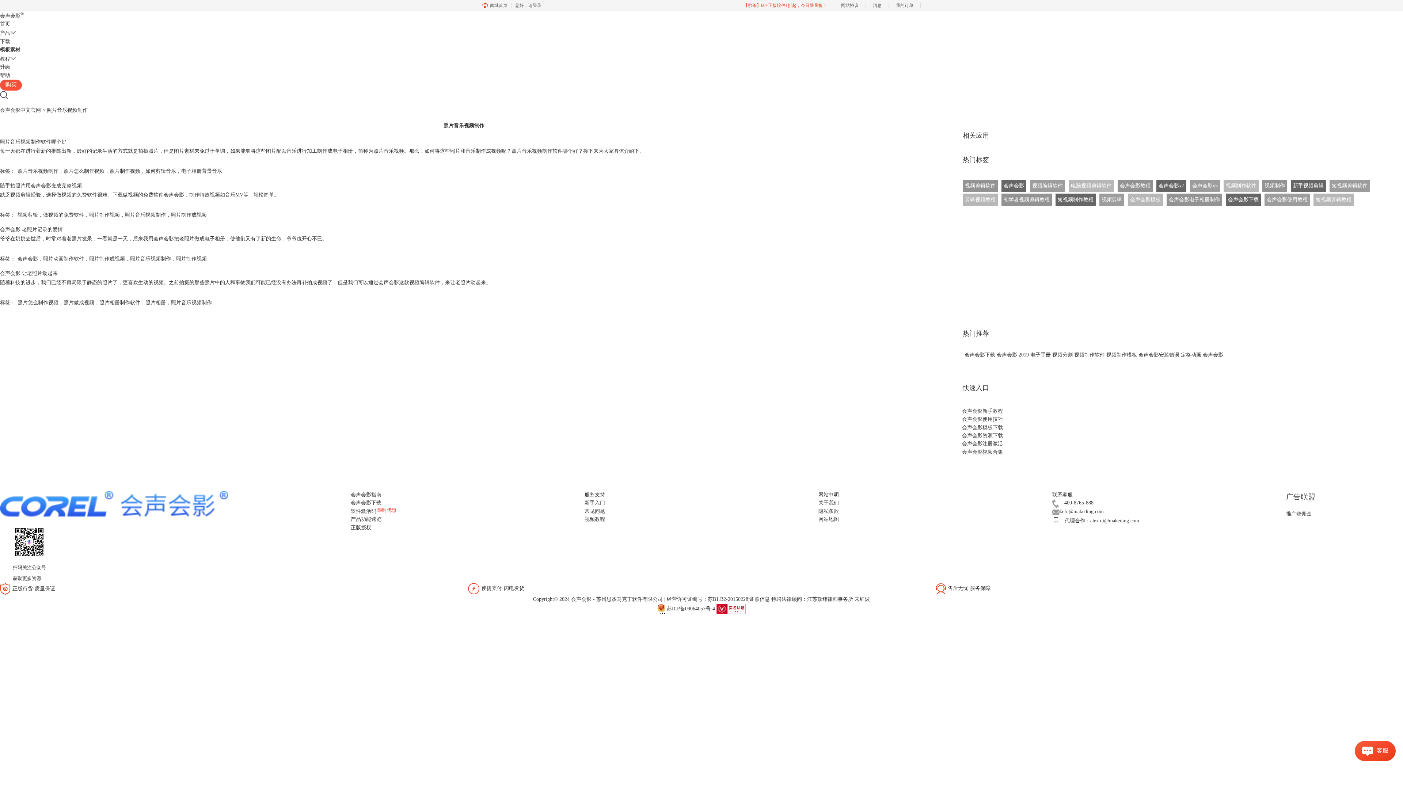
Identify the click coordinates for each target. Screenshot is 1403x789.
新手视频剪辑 (1308, 185)
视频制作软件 (1241, 185)
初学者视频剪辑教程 (1027, 199)
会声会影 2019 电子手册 (1024, 355)
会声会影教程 (1135, 185)
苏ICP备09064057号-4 (691, 608)
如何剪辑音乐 (160, 171)
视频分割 (1062, 355)
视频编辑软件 (1047, 185)
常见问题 (595, 511)
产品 (5, 33)
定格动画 (1191, 355)
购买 (11, 84)
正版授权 (361, 527)
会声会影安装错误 (1158, 355)
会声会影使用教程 (1287, 199)
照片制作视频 (125, 171)
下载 (5, 41)
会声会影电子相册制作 (1194, 199)
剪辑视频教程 (980, 199)
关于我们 (828, 503)
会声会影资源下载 (982, 435)
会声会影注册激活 (982, 443)
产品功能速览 (366, 519)
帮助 (5, 75)
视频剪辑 (28, 215)
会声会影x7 (1171, 185)
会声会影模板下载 (982, 427)
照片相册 (155, 302)
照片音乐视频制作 (38, 171)
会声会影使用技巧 (982, 419)
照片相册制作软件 (119, 302)
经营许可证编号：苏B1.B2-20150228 (707, 599)
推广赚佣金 (1299, 514)
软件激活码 (363, 511)
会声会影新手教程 (982, 411)
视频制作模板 (1121, 355)
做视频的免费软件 (63, 215)
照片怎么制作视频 (84, 171)
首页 (5, 24)
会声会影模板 (1145, 199)
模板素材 (10, 49)
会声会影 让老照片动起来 (29, 273)
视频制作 (1275, 185)
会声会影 (12, 16)
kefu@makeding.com (1082, 511)
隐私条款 (828, 511)
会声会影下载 (1243, 199)
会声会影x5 (1205, 185)
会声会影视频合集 (982, 452)
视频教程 (595, 519)
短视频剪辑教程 (1333, 199)
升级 (5, 67)
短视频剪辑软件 (1350, 185)
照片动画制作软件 (63, 259)
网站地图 (828, 519)
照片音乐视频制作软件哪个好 (33, 142)
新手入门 (595, 503)
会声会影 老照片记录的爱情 (31, 229)
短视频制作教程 (1076, 199)
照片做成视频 (79, 302)
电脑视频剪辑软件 (1091, 185)
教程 (5, 59)
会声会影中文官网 (20, 110)
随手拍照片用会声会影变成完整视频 (41, 185)
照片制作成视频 (189, 215)
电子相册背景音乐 (201, 171)
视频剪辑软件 (980, 185)
